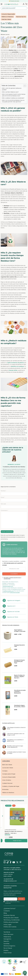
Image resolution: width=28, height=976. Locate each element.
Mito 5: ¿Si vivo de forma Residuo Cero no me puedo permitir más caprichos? (13, 101)
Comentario (4, 510)
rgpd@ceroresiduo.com (8, 591)
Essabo (6, 950)
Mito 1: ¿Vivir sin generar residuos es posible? (11, 89)
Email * (3, 497)
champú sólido (13, 370)
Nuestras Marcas (9, 915)
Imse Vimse (7, 953)
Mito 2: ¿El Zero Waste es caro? (10, 92)
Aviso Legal (7, 924)
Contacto (7, 911)
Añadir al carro (14, 840)
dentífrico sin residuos (17, 366)
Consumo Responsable (8, 14)
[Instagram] (5, 862)
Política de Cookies (10, 927)
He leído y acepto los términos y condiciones (12, 578)
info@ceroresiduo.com (8, 586)
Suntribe (6, 943)
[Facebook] (10, 862)
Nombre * (3, 490)
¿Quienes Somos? (10, 908)
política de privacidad (15, 592)
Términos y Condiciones (12, 920)
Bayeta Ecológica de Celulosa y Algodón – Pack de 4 (10, 832)
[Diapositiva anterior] (2, 816)
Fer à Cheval (8, 948)
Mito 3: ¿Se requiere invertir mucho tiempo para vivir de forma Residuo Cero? (13, 95)
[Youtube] (13, 862)
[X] (17, 862)
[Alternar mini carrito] (26, 4)
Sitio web (3, 504)
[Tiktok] (8, 862)
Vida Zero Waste (6, 19)
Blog (5, 913)
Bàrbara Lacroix (5, 34)
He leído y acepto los (12, 902)
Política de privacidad (11, 922)
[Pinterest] (20, 862)
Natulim (6, 941)
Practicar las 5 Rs (21, 16)
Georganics (7, 939)
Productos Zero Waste (11, 918)
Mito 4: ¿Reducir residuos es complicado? (13, 98)
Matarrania (7, 937)
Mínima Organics (9, 946)
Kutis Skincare (8, 934)
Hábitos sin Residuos (7, 16)
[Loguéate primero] (25, 805)
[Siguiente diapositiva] (25, 816)
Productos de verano (14, 1)
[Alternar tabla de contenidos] (24, 86)
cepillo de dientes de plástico (15, 362)
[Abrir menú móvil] (1, 4)
